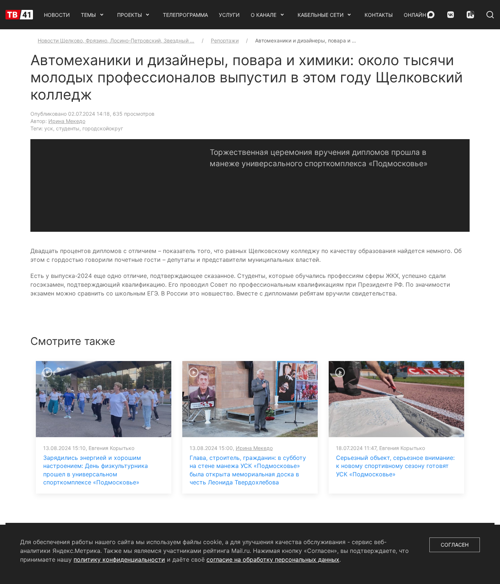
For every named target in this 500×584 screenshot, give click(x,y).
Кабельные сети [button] (321, 15)
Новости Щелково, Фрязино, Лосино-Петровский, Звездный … (116, 40)
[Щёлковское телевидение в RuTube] (470, 14)
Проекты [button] (129, 15)
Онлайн (415, 15)
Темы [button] (88, 15)
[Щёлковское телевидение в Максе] (430, 14)
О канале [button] (263, 15)
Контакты (379, 15)
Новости (57, 15)
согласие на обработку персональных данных (272, 559)
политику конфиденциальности (119, 559)
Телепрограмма (185, 15)
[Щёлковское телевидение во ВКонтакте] (450, 14)
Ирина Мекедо (66, 121)
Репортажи (225, 40)
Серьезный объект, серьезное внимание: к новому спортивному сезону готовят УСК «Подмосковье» (395, 466)
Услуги (229, 15)
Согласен (455, 545)
